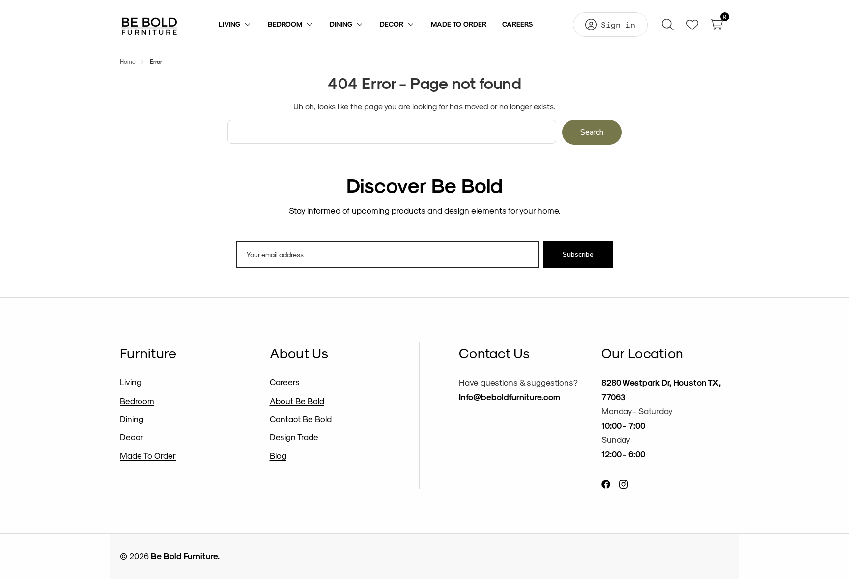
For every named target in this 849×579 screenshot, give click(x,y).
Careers (285, 382)
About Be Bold (297, 400)
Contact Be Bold (301, 419)
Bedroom (137, 400)
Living (131, 382)
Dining (131, 419)
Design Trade (294, 437)
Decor (131, 437)
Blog (278, 455)
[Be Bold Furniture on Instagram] (623, 483)
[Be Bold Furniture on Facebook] (605, 483)
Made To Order (148, 455)
